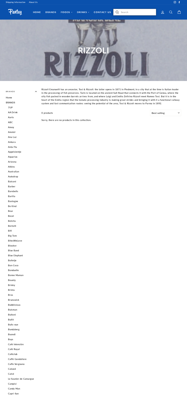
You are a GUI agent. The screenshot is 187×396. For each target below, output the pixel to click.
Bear (10, 211)
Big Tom (12, 235)
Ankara (12, 142)
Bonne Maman (15, 275)
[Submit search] (117, 12)
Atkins (11, 166)
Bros (10, 295)
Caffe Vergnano (16, 364)
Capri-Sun (13, 393)
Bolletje (12, 260)
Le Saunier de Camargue (21, 378)
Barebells (13, 191)
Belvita (12, 221)
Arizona (12, 161)
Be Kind (12, 206)
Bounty (12, 280)
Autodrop (13, 176)
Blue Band (13, 250)
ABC (10, 122)
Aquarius (13, 156)
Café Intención (16, 344)
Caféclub (12, 354)
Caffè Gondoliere (17, 359)
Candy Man (14, 388)
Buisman (12, 309)
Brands (10, 91)
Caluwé (12, 368)
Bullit (11, 319)
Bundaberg (14, 329)
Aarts (11, 117)
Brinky (11, 285)
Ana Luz (12, 137)
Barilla (11, 196)
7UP (10, 107)
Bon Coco (13, 265)
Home (9, 97)
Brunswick (13, 299)
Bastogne (13, 201)
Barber (11, 186)
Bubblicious (14, 304)
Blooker (12, 245)
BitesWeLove (15, 240)
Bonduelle (13, 270)
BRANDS (10, 102)
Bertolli (12, 226)
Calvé (11, 373)
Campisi (12, 383)
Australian (13, 171)
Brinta (11, 290)
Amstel (11, 132)
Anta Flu (12, 147)
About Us (33, 2)
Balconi (12, 181)
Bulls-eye (13, 324)
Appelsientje (14, 151)
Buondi (12, 334)
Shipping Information (15, 2)
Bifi (10, 230)
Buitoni (12, 314)
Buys (10, 339)
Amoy (11, 127)
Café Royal (14, 349)
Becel (11, 216)
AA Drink (13, 112)
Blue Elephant (15, 255)
